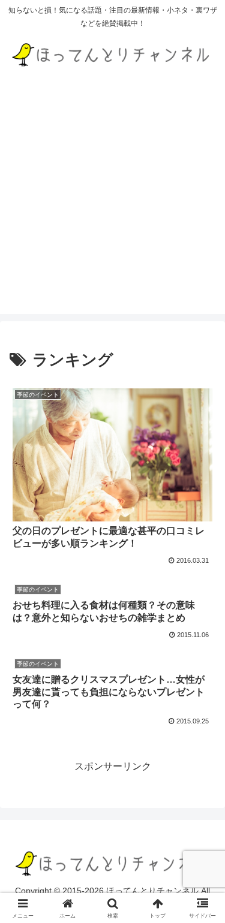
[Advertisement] (112, 201)
